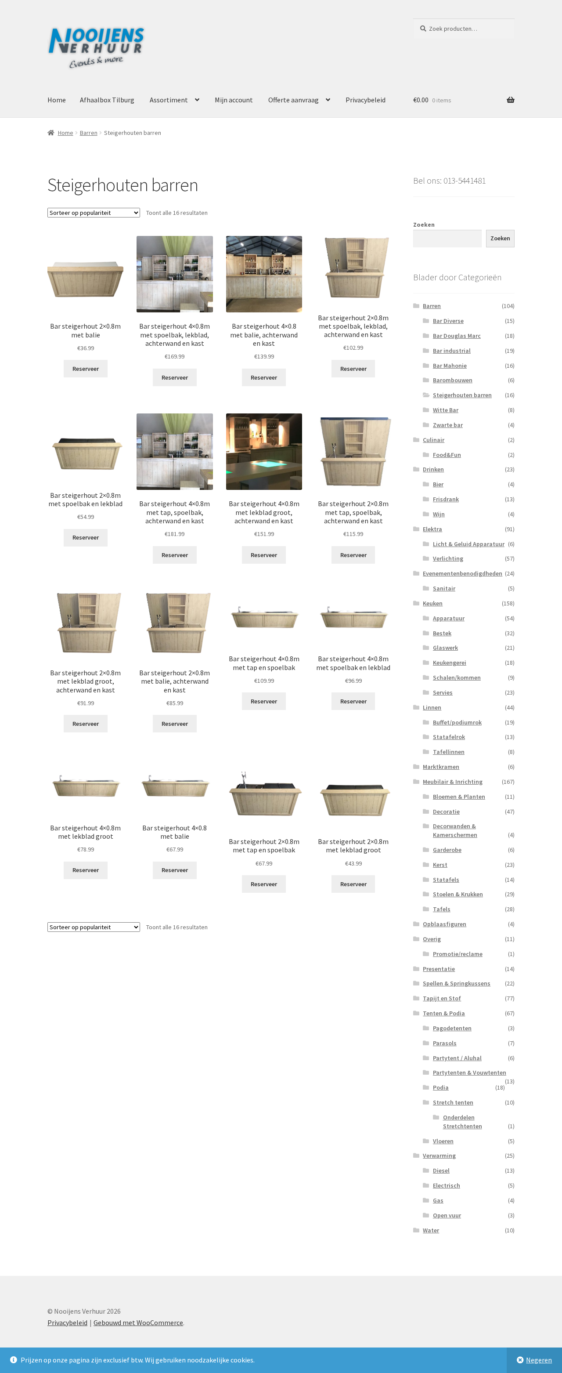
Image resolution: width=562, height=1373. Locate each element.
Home (56, 99)
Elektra (432, 529)
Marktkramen (441, 767)
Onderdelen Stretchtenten (462, 1121)
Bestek (442, 633)
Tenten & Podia (444, 1013)
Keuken (433, 603)
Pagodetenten (452, 1028)
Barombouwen (452, 380)
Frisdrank (446, 499)
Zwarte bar (448, 425)
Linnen (432, 707)
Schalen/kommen (457, 677)
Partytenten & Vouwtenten (469, 1072)
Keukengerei (449, 663)
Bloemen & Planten (459, 797)
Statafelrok (449, 737)
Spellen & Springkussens (456, 983)
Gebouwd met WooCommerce (138, 1322)
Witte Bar (445, 410)
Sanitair (444, 588)
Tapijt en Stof (442, 998)
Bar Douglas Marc (457, 336)
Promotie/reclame (458, 954)
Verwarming (439, 1155)
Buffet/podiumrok (457, 722)
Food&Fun (447, 455)
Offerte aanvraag (293, 99)
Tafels (441, 909)
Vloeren (443, 1141)
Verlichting (448, 558)
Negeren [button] (539, 1359)
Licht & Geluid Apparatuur (468, 544)
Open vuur (447, 1215)
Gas (438, 1200)
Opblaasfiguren (444, 924)
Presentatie (439, 969)
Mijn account (234, 99)
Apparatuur (449, 618)
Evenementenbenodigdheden (462, 573)
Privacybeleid (365, 99)
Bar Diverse (448, 321)
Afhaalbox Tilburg (107, 99)
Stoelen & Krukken (458, 894)
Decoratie (446, 811)
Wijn (439, 514)
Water (431, 1230)
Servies (443, 692)
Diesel (441, 1170)
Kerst (440, 865)
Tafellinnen (449, 752)
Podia (441, 1087)
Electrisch (446, 1185)
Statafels (446, 880)
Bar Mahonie (450, 366)
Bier (438, 484)
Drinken (433, 469)
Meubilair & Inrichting (453, 782)
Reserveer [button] (85, 369)
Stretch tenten (453, 1102)
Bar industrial (452, 351)
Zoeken (424, 224)
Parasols (445, 1043)
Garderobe (447, 850)
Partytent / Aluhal (457, 1058)
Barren (88, 133)
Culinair (433, 440)
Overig (432, 939)
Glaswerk (445, 648)
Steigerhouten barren (462, 395)
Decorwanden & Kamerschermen (455, 830)
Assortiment (169, 99)
